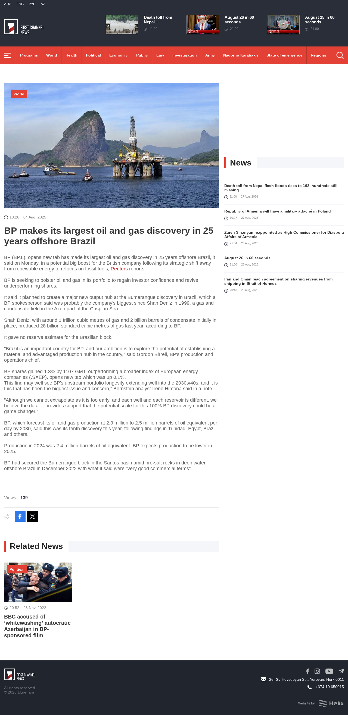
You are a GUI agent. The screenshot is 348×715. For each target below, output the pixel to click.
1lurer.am (26, 692)
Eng (20, 4)
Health (71, 55)
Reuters (119, 268)
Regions (318, 55)
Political (93, 55)
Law (160, 55)
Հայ (7, 4)
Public (142, 55)
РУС (32, 4)
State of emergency (284, 55)
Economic (118, 55)
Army (210, 55)
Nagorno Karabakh (240, 55)
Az (43, 4)
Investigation (184, 55)
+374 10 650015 (330, 687)
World (51, 55)
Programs (29, 55)
